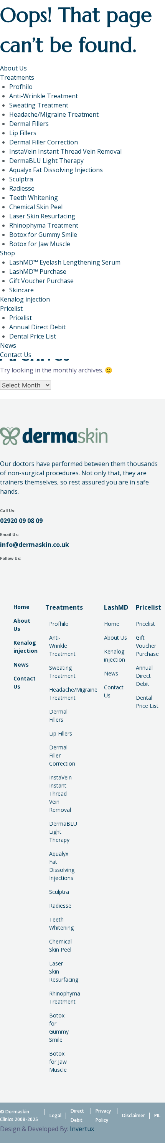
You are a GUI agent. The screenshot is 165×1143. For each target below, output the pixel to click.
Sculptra (21, 179)
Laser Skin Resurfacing (42, 216)
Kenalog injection (25, 299)
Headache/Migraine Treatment (54, 114)
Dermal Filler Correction (43, 142)
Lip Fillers (22, 133)
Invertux (82, 1129)
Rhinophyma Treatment (43, 225)
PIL (157, 1115)
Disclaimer (133, 1115)
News (8, 345)
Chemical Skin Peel (36, 207)
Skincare (21, 290)
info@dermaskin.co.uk (34, 544)
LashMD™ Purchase (37, 271)
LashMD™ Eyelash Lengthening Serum (64, 262)
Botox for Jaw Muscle (39, 244)
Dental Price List (32, 336)
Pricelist (11, 308)
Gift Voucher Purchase (41, 281)
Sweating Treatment (38, 105)
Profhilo (21, 86)
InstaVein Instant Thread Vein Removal (65, 151)
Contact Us (15, 354)
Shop (7, 253)
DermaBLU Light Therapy (46, 160)
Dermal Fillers (29, 123)
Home (21, 606)
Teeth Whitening (33, 197)
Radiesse (22, 188)
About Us (13, 68)
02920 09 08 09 (21, 520)
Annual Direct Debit (37, 327)
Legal (55, 1115)
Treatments (17, 77)
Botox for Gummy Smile (43, 234)
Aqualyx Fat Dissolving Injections (56, 170)
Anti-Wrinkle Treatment (43, 96)
